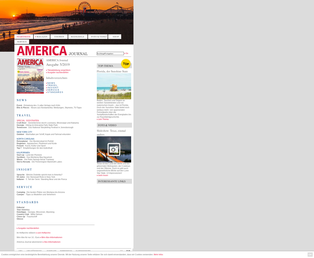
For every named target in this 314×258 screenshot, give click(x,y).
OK (310, 254)
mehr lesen (103, 175)
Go (127, 53)
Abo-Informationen (52, 242)
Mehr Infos (158, 254)
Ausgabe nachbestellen (58, 72)
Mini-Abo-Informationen (51, 237)
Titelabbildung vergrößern (58, 70)
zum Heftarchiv (44, 233)
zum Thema (103, 119)
